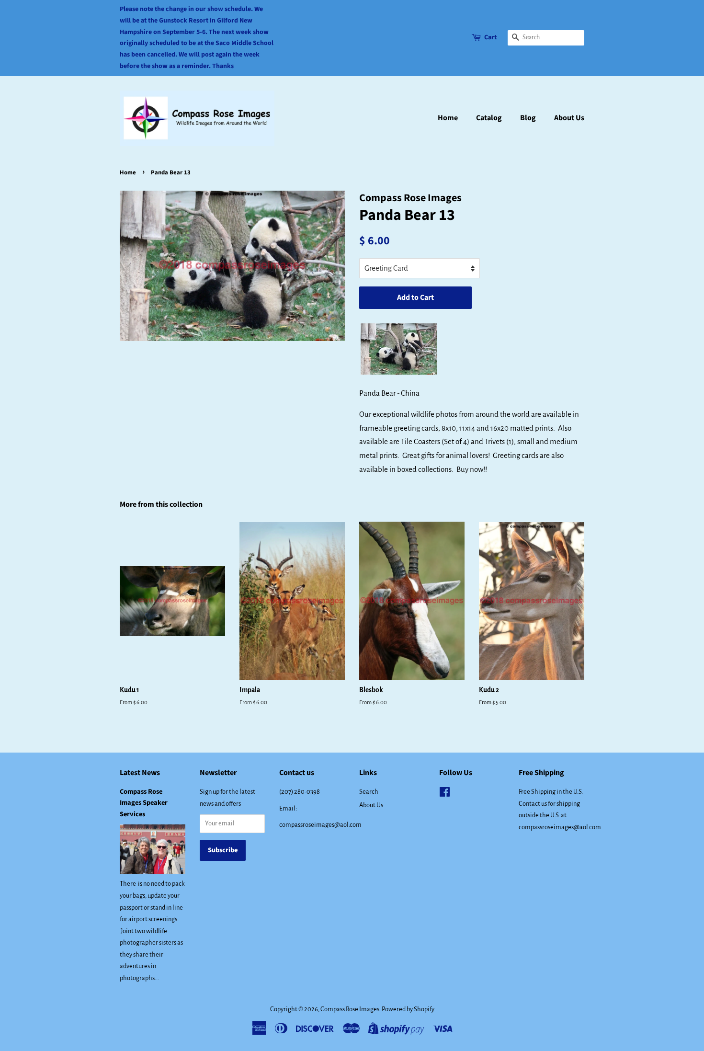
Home (448, 118)
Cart (490, 37)
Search (368, 791)
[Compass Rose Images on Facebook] (444, 794)
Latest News (140, 772)
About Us (569, 118)
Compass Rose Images (349, 1009)
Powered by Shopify (408, 1009)
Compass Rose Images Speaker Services (144, 803)
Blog (528, 118)
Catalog (489, 118)
